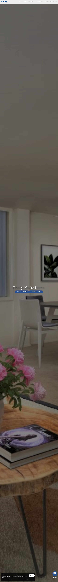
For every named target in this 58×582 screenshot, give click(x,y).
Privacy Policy (26, 579)
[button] (54, 574)
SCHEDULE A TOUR (36, 291)
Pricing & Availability (22, 291)
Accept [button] (31, 575)
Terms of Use (9, 579)
